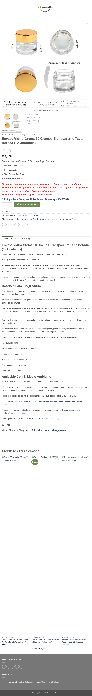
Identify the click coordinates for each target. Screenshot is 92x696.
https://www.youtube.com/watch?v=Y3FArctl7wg (39, 419)
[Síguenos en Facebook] (4, 667)
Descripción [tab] (7, 239)
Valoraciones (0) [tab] (22, 239)
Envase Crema (37, 135)
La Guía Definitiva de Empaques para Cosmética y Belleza (34, 682)
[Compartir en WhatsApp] (4, 224)
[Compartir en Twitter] (13, 224)
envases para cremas (63, 219)
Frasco (74, 219)
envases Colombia (33, 219)
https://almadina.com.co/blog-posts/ (45, 430)
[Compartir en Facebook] (8, 224)
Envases (23, 219)
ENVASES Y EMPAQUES (18, 135)
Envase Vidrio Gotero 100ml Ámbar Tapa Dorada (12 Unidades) (75, 641)
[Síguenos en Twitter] (13, 667)
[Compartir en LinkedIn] (26, 224)
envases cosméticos (47, 219)
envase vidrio (14, 219)
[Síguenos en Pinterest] (21, 667)
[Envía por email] (17, 224)
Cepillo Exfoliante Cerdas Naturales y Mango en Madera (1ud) (45, 641)
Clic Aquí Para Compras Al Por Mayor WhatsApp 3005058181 (36, 199)
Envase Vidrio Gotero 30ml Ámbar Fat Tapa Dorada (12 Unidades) (15, 641)
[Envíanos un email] (17, 667)
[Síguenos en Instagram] (8, 667)
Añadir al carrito (27, 205)
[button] (3, 9)
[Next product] (4, 151)
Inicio (4, 135)
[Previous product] (9, 151)
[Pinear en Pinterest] (21, 224)
